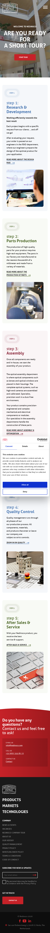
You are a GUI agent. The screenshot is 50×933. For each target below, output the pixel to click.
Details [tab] (25, 446)
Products (11, 799)
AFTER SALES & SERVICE (17, 645)
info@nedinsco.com (14, 745)
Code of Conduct (10, 860)
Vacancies (7, 829)
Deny (25, 492)
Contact (9, 761)
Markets (10, 805)
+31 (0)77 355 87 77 (15, 753)
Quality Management (12, 844)
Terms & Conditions (11, 856)
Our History (8, 840)
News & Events (9, 825)
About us (6, 837)
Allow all (25, 485)
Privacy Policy (9, 848)
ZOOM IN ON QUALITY (16, 542)
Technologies (15, 811)
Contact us (13, 900)
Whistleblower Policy (12, 852)
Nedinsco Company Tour (13, 833)
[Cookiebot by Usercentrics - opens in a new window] (37, 439)
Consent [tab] (8, 446)
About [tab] (41, 446)
